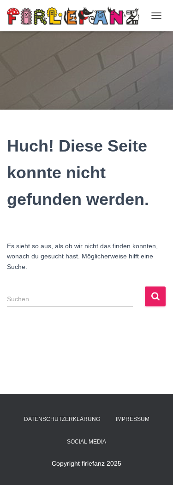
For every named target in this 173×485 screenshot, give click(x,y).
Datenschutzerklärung (62, 419)
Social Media (86, 441)
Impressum (132, 419)
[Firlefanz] (76, 15)
